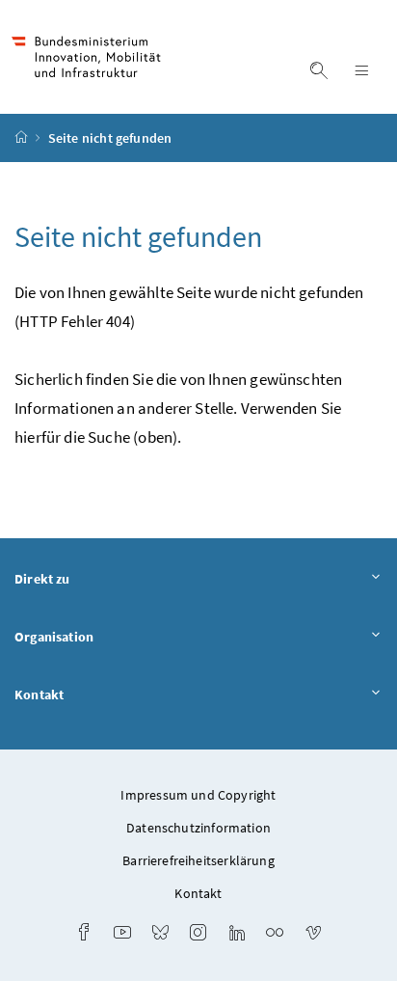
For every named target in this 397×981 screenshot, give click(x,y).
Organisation (53, 636)
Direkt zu (42, 578)
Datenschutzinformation (198, 827)
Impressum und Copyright (198, 795)
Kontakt (39, 694)
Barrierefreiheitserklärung (198, 860)
